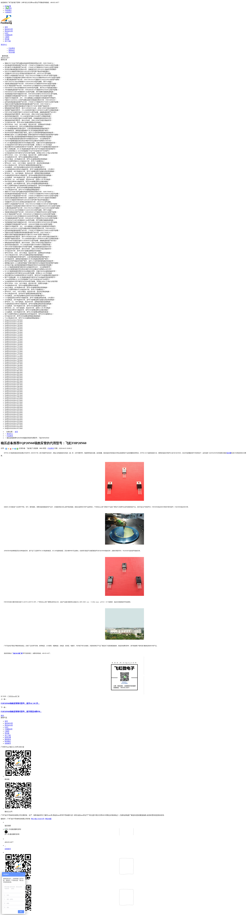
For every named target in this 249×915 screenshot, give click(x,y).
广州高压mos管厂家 (13, 696)
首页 (6, 27)
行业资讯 (12, 48)
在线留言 (8, 12)
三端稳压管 (8, 35)
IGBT (6, 33)
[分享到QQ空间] (8, 449)
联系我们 (8, 10)
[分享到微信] (17, 449)
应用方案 (8, 737)
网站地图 (48, 819)
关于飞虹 (8, 41)
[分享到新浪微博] (11, 449)
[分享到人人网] (15, 449)
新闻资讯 (8, 739)
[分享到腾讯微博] (13, 449)
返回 (2, 715)
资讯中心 (4, 44)
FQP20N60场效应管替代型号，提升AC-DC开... (20, 703)
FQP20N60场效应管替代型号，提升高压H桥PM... (21, 711)
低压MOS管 (9, 29)
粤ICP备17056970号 (37, 819)
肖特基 (7, 39)
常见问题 (12, 52)
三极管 (7, 37)
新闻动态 (12, 50)
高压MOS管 (9, 31)
